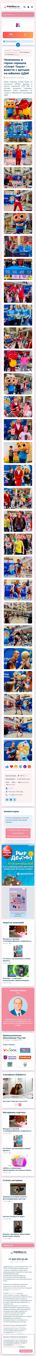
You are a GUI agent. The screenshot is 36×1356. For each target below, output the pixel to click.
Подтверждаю (25, 1351)
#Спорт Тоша (10, 784)
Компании (16, 50)
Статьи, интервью (12, 1180)
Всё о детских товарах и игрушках (14, 8)
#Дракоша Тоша (23, 782)
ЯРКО (17, 55)
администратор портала (18, 1261)
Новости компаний (13, 922)
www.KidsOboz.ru (15, 1290)
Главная (7, 50)
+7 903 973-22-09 (18, 1259)
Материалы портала (14, 1112)
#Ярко (14, 782)
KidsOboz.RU (8, 1245)
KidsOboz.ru (13, 1293)
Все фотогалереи (11, 52)
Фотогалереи (11, 41)
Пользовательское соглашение (14, 1327)
